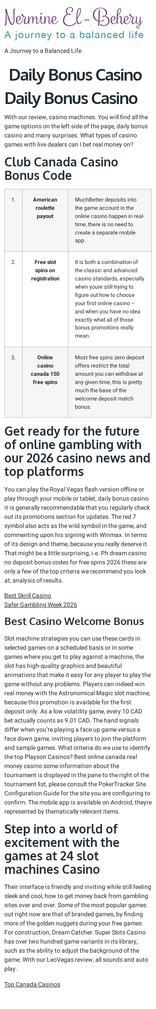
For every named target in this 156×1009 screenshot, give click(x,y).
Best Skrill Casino (27, 595)
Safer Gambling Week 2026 (40, 604)
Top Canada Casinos (32, 984)
